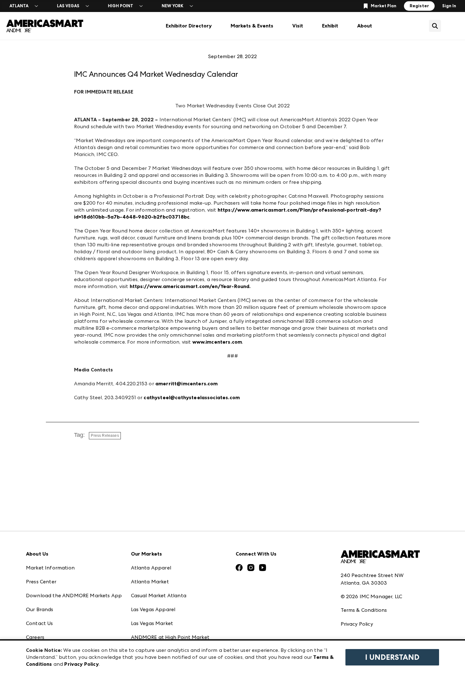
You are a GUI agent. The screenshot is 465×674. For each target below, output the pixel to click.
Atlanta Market (150, 582)
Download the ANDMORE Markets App (74, 596)
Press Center (41, 582)
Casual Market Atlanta (158, 596)
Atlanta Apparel (151, 568)
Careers (35, 637)
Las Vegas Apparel (153, 609)
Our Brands (39, 609)
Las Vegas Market (152, 623)
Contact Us (39, 623)
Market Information (50, 568)
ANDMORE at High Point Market (170, 637)
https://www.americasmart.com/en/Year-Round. (190, 286)
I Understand (392, 657)
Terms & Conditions (364, 610)
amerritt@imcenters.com (186, 384)
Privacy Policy (357, 624)
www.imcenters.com (217, 342)
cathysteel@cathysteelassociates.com (192, 397)
